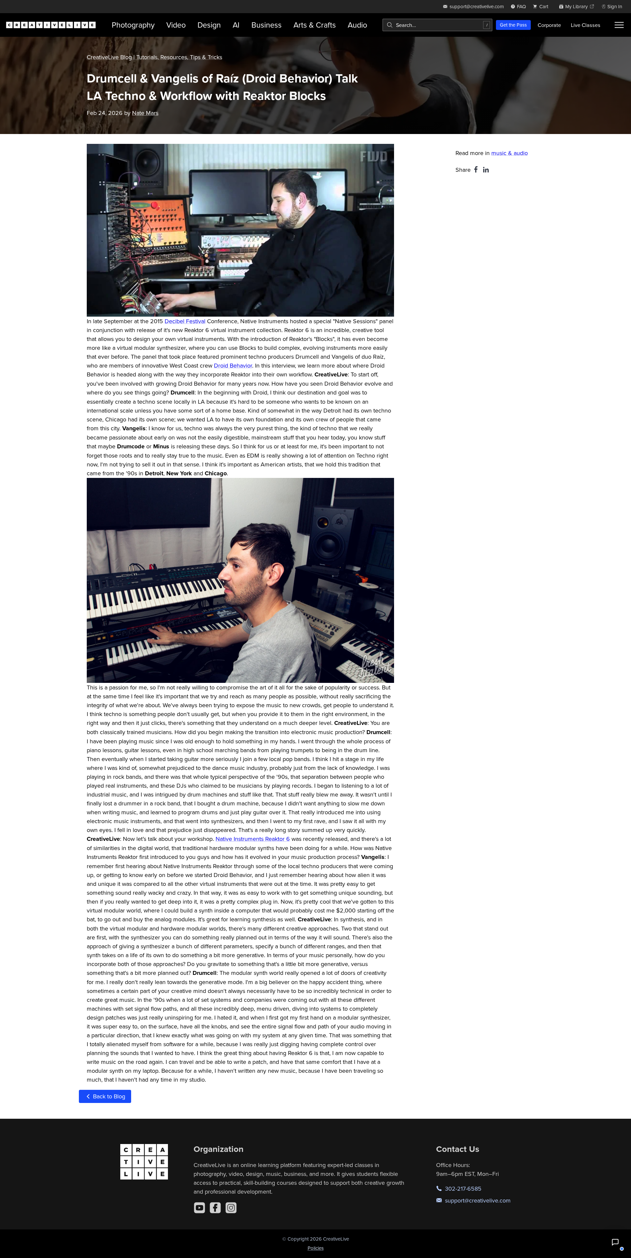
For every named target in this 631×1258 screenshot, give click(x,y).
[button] (615, 1242)
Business (266, 24)
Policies (316, 1248)
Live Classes (585, 25)
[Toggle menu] (619, 25)
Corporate (549, 25)
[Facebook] (215, 1208)
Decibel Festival (185, 321)
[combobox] (437, 25)
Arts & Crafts (314, 24)
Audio (357, 24)
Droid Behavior (233, 365)
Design (209, 24)
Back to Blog (108, 1096)
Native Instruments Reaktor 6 (253, 839)
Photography (133, 24)
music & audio (509, 153)
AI (236, 24)
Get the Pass (513, 24)
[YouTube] (199, 1208)
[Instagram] (231, 1208)
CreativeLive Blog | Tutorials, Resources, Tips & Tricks (154, 57)
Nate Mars (145, 113)
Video (176, 24)
